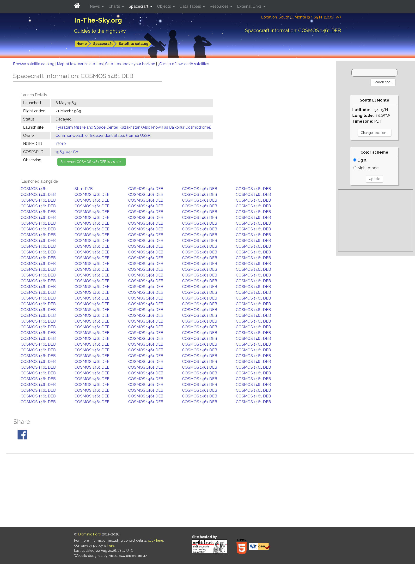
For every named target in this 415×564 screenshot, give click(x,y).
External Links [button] (249, 6)
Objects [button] (164, 6)
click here (155, 540)
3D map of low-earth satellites (183, 64)
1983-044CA (66, 152)
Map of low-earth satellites (80, 64)
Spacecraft (103, 44)
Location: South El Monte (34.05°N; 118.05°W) (301, 17)
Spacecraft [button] (139, 6)
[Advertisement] (375, 221)
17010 (60, 143)
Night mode (367, 168)
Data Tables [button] (191, 6)
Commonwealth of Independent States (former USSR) (103, 135)
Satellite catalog (133, 44)
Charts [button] (115, 6)
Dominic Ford (89, 534)
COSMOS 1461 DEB (145, 188)
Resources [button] (219, 6)
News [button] (95, 6)
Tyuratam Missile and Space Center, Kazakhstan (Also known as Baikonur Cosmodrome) (133, 127)
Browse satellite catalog (34, 64)
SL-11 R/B (83, 188)
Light (361, 160)
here (110, 545)
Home (82, 44)
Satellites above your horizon (130, 64)
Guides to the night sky (100, 31)
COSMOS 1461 (34, 188)
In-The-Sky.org (98, 20)
